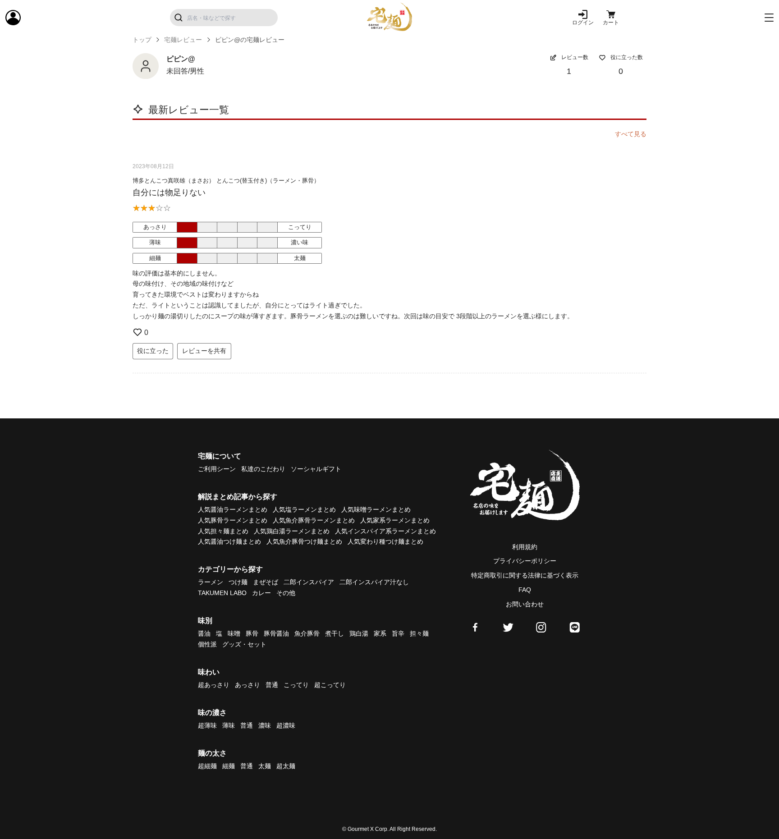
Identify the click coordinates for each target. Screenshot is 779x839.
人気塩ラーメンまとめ (304, 509)
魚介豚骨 (307, 633)
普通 (272, 684)
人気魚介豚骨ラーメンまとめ (314, 520)
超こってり (330, 684)
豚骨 (252, 633)
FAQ (524, 589)
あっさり (247, 684)
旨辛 (398, 633)
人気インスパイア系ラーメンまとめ (385, 531)
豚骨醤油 (276, 633)
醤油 (204, 633)
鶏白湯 (358, 633)
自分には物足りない (169, 192)
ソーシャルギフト (316, 468)
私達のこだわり (263, 468)
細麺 (228, 766)
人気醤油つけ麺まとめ (229, 541)
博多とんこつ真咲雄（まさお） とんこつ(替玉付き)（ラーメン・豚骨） (226, 180)
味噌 (234, 633)
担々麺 (419, 633)
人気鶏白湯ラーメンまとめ (292, 531)
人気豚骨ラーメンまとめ (232, 520)
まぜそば (265, 582)
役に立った (153, 350)
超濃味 (285, 725)
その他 (285, 592)
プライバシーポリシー (524, 560)
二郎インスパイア (309, 582)
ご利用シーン (217, 468)
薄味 (228, 725)
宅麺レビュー (183, 39)
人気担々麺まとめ (223, 531)
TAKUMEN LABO (222, 592)
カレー (261, 592)
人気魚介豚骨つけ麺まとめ (304, 541)
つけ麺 (238, 582)
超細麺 (207, 766)
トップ (142, 39)
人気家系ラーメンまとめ (395, 520)
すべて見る (630, 134)
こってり (296, 684)
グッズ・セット (244, 644)
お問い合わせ (525, 604)
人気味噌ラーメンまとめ (376, 509)
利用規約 (524, 546)
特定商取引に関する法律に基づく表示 (524, 575)
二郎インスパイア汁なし (374, 582)
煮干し (334, 633)
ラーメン (210, 582)
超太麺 (285, 766)
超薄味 (207, 725)
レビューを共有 (204, 350)
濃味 (264, 725)
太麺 (264, 766)
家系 (380, 633)
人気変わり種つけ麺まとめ (385, 541)
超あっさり (213, 684)
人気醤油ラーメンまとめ (232, 509)
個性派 (207, 644)
